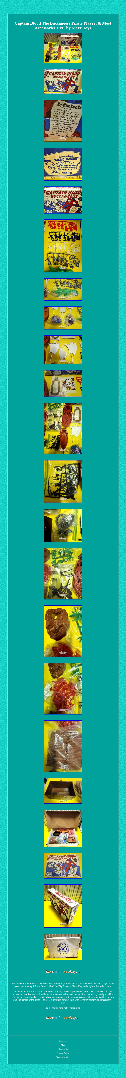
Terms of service (63, 1057)
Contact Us (63, 1049)
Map (63, 1045)
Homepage (63, 1041)
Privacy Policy (63, 1053)
